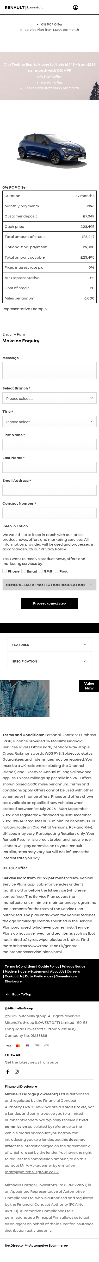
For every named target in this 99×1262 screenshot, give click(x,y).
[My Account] (75, 7)
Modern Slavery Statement (26, 971)
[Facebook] (8, 1071)
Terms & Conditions (20, 966)
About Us (57, 971)
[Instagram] (16, 1071)
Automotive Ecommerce (48, 1245)
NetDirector (15, 1245)
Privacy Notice (73, 966)
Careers (73, 971)
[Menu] (87, 7)
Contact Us (14, 976)
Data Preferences (39, 976)
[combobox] (49, 398)
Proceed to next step (49, 603)
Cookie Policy (48, 966)
